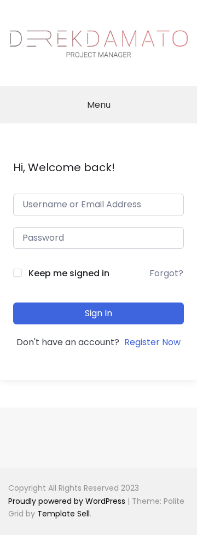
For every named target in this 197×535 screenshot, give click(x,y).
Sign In (98, 313)
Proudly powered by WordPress (68, 501)
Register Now (152, 342)
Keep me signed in (68, 273)
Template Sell (63, 513)
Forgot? (166, 273)
